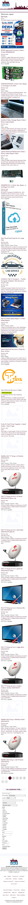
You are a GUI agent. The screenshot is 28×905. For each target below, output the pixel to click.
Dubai (2, 429)
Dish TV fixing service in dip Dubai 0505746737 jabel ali (12, 531)
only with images (6, 846)
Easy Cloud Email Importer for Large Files (12, 239)
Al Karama (3, 56)
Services (4, 16)
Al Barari (3, 502)
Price (16, 20)
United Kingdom (4, 191)
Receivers (5, 820)
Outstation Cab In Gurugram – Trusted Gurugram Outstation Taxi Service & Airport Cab (13, 281)
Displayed (20, 20)
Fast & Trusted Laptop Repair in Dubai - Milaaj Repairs (13, 319)
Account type (5, 795)
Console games (6, 813)
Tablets (4, 816)
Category (9, 20)
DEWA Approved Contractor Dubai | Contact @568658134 (12, 51)
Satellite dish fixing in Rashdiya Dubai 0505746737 (13, 720)
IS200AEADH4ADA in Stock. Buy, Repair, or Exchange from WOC (14, 85)
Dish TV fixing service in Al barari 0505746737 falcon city (11, 497)
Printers (4, 826)
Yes (3, 838)
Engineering (19, 394)
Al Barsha (3, 324)
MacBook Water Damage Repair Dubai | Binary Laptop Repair (13, 121)
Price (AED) (4, 841)
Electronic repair (4, 54)
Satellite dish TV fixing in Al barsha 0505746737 (12, 457)
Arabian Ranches (4, 691)
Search (4, 848)
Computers (5, 823)
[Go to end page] (6, 781)
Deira (2, 125)
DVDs (4, 810)
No (3, 839)
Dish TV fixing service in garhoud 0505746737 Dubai (11, 570)
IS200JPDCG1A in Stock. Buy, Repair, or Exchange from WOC (13, 186)
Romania (3, 89)
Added (5, 20)
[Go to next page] (2, 781)
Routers (4, 827)
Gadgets (5, 829)
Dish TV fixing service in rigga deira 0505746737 (12, 648)
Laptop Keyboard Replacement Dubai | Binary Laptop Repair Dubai (13, 152)
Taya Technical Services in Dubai (11, 390)
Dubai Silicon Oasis (5, 535)
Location (13, 20)
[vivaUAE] (11, 3)
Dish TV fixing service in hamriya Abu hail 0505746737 (13, 609)
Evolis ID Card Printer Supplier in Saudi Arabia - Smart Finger (13, 425)
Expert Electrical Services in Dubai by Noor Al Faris (13, 350)
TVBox (4, 821)
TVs (4, 809)
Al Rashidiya (3, 725)
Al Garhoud (3, 574)
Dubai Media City (5, 244)
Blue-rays (5, 812)
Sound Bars (5, 818)
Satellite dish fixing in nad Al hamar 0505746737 (12, 761)
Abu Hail (3, 286)
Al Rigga (3, 653)
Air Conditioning (4, 394)
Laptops (5, 824)
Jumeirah (3, 396)
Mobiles (4, 815)
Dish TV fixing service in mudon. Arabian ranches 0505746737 (11, 687)
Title (2, 20)
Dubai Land (3, 355)
